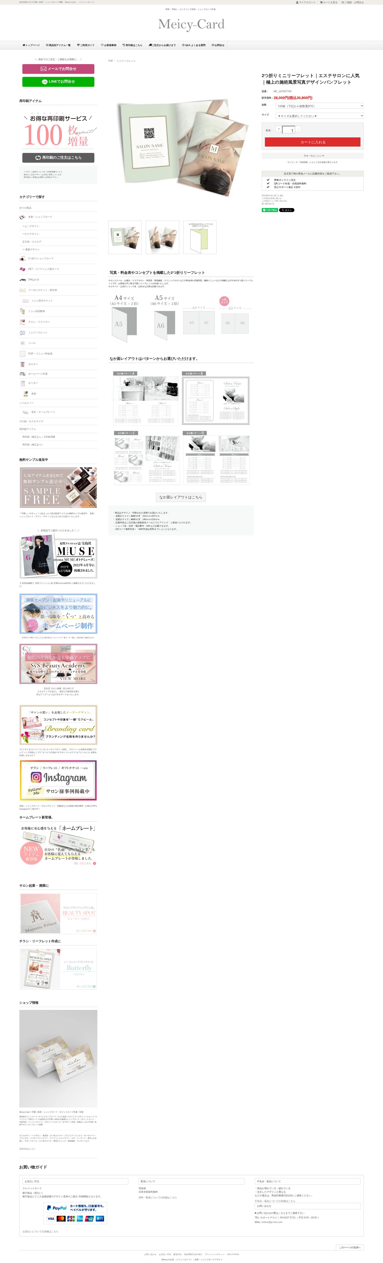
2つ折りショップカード (41, 258)
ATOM (236, 1254)
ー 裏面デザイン (31, 249)
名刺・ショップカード (40, 216)
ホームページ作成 (37, 373)
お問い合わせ (150, 1254)
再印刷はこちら (133, 45)
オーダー (33, 383)
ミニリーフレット (126, 61)
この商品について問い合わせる (274, 201)
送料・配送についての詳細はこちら (158, 1197)
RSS (229, 1254)
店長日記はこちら (27, 1149)
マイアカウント (307, 2)
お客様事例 (110, 45)
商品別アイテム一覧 (59, 45)
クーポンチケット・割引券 (42, 290)
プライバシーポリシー (215, 1254)
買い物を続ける (268, 204)
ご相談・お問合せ (354, 2)
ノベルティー (26, 403)
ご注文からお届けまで (164, 45)
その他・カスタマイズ (31, 421)
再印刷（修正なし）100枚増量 (38, 436)
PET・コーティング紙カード (43, 269)
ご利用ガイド (87, 45)
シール (32, 343)
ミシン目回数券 (36, 311)
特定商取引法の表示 (193, 1254)
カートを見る (330, 2)
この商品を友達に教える (271, 198)
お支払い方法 (165, 1254)
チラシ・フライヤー (39, 322)
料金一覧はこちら (312, 156)
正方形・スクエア (31, 241)
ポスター (33, 364)
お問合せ (219, 45)
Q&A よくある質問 (195, 45)
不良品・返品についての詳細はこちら (275, 1201)
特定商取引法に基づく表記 (272, 196)
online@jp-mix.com (272, 1222)
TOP (110, 61)
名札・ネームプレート (43, 412)
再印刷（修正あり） (33, 444)
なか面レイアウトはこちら (180, 497)
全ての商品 (25, 207)
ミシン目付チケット (42, 300)
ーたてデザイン (30, 234)
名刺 (33, 393)
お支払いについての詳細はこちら (40, 1231)
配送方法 (178, 1254)
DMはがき (33, 279)
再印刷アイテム (27, 429)
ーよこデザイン (30, 226)
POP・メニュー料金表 (40, 353)
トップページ (32, 45)
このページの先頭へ (350, 1247)
